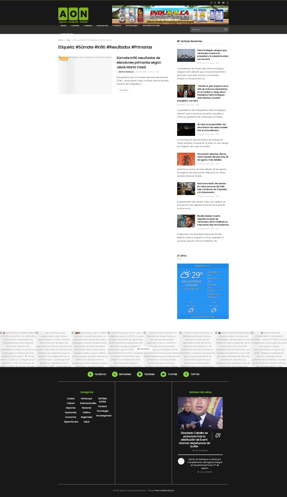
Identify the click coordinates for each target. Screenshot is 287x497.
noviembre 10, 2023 (145, 72)
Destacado (71, 412)
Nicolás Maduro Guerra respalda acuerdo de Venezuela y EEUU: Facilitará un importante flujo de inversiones (213, 220)
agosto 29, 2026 (206, 63)
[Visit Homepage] (73, 15)
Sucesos (102, 406)
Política (117, 25)
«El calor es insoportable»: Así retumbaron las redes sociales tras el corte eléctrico (212, 127)
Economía (102, 25)
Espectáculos (71, 421)
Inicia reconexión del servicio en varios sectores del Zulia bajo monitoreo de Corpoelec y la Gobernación (212, 188)
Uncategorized (103, 415)
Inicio (63, 25)
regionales (86, 417)
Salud (86, 421)
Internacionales (88, 403)
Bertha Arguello (126, 72)
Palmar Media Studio (164, 490)
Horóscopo (132, 25)
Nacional (86, 407)
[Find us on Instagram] (215, 2)
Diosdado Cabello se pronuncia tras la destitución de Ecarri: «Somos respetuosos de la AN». (194, 439)
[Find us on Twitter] (228, 2)
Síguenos (144, 349)
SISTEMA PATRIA (151, 25)
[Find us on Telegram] (219, 2)
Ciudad (75, 25)
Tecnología (102, 410)
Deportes (70, 407)
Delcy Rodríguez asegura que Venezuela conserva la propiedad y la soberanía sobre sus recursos (212, 55)
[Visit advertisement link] (170, 15)
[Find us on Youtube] (223, 2)
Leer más (124, 90)
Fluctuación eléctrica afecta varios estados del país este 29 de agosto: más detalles (212, 156)
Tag (68, 40)
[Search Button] (226, 29)
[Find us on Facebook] (211, 2)
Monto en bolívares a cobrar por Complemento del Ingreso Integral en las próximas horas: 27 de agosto (204, 464)
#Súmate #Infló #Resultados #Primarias (92, 40)
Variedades (67, 34)
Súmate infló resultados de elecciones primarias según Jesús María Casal (139, 62)
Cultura (88, 25)
